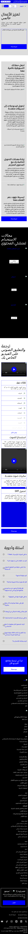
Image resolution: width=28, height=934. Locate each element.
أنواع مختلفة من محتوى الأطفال (19, 780)
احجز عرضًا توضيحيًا (22, 749)
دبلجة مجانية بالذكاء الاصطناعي (19, 826)
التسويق (25, 767)
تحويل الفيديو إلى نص (21, 851)
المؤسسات (24, 746)
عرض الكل (24, 883)
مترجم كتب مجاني (22, 836)
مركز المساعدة (23, 741)
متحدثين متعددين (22, 700)
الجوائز (25, 729)
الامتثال (25, 731)
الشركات (25, 806)
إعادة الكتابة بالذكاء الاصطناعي (19, 703)
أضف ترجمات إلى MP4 (21, 867)
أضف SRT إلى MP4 (22, 870)
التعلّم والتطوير (23, 759)
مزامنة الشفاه (23, 880)
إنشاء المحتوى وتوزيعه (21, 775)
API (26, 706)
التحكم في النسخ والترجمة (20, 690)
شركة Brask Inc (20, 928)
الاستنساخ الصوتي (22, 695)
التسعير (25, 687)
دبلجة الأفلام (24, 816)
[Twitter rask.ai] (26, 921)
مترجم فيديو (24, 846)
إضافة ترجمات (23, 854)
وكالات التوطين (23, 761)
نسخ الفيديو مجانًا (22, 831)
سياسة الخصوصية (22, 914)
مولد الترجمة (24, 875)
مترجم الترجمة (23, 878)
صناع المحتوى (23, 800)
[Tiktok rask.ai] (7, 921)
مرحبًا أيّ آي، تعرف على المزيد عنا (19, 911)
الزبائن (25, 726)
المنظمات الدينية (23, 788)
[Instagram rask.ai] (11, 921)
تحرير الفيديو (23, 764)
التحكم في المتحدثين (21, 698)
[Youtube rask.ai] (2, 921)
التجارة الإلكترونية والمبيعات (20, 813)
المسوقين (24, 798)
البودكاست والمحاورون (21, 803)
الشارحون (24, 777)
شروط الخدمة (12, 914)
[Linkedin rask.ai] (21, 921)
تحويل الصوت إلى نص (21, 865)
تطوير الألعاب (23, 783)
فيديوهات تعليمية (22, 769)
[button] (3, 6)
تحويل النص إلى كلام (22, 862)
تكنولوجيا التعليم (22, 795)
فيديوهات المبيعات (22, 785)
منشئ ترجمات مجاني (21, 823)
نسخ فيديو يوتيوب (22, 843)
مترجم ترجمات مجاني (21, 828)
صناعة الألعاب (23, 811)
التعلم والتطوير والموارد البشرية (19, 808)
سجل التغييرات (23, 752)
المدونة (25, 744)
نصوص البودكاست (22, 859)
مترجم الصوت (23, 857)
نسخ (26, 849)
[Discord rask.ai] (16, 921)
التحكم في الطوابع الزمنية (20, 693)
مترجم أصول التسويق (21, 834)
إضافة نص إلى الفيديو (21, 872)
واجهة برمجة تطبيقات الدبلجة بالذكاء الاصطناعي (14, 739)
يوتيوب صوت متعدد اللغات (20, 772)
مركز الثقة (24, 719)
